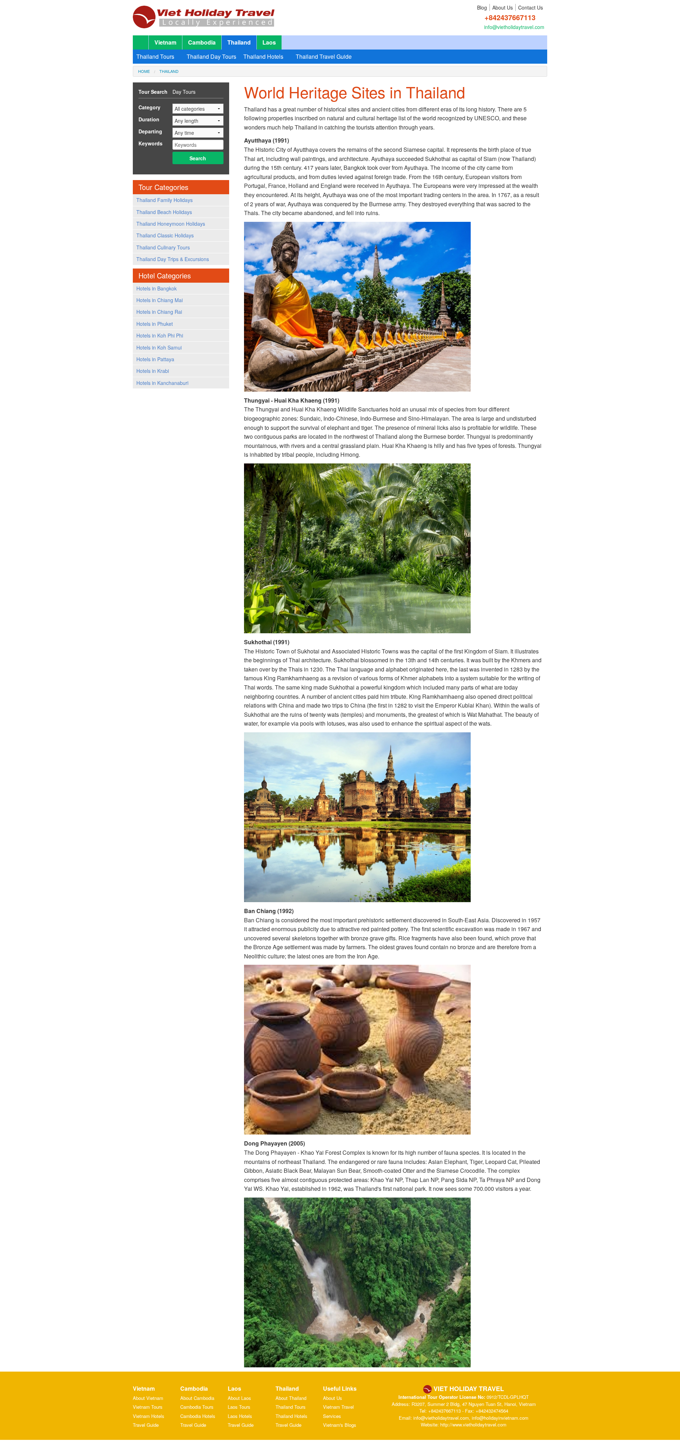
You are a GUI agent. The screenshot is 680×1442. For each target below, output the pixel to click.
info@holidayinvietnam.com (500, 1417)
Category (149, 107)
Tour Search (153, 91)
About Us (502, 7)
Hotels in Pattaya (155, 359)
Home (144, 71)
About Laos (239, 1398)
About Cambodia (197, 1398)
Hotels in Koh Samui (159, 347)
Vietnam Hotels (148, 1416)
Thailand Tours (155, 56)
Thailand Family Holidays (164, 199)
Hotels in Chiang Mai (159, 300)
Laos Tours (239, 1406)
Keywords (150, 143)
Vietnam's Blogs (339, 1424)
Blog (482, 7)
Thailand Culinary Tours (163, 247)
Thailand (239, 42)
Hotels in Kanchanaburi (162, 382)
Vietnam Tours (148, 1406)
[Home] (203, 13)
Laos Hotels (240, 1416)
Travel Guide (146, 1424)
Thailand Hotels (263, 56)
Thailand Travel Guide (324, 56)
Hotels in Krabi (152, 370)
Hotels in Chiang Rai (159, 311)
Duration (148, 119)
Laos (269, 42)
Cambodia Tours (197, 1406)
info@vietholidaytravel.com (514, 26)
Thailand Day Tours (211, 56)
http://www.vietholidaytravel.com (473, 1424)
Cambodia (202, 42)
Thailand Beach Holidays (164, 211)
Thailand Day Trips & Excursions (172, 259)
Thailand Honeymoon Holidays (170, 223)
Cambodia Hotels (197, 1416)
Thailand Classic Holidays (165, 235)
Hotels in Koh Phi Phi (159, 335)
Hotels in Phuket (154, 323)
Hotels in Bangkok (156, 288)
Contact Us (530, 7)
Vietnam (165, 42)
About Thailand (291, 1398)
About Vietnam (148, 1398)
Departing (150, 131)
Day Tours (184, 91)
